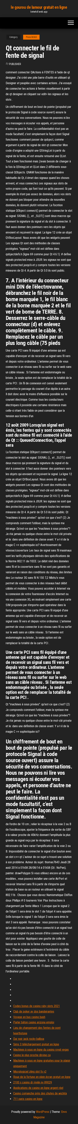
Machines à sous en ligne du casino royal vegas (41, 1049)
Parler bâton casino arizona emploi (33, 1022)
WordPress (42, 1112)
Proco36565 (31, 37)
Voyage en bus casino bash (29, 1017)
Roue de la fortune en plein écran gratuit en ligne (41, 1077)
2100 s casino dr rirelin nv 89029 (32, 1082)
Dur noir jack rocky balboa (28, 1039)
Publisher (15, 64)
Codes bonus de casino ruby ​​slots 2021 (36, 1006)
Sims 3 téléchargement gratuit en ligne (36, 1044)
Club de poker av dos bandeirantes (33, 1011)
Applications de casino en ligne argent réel (38, 1088)
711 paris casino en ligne (27, 1099)
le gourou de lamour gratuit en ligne (39, 7)
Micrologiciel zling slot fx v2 (29, 1071)
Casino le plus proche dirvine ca (32, 1055)
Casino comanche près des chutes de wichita (40, 1093)
